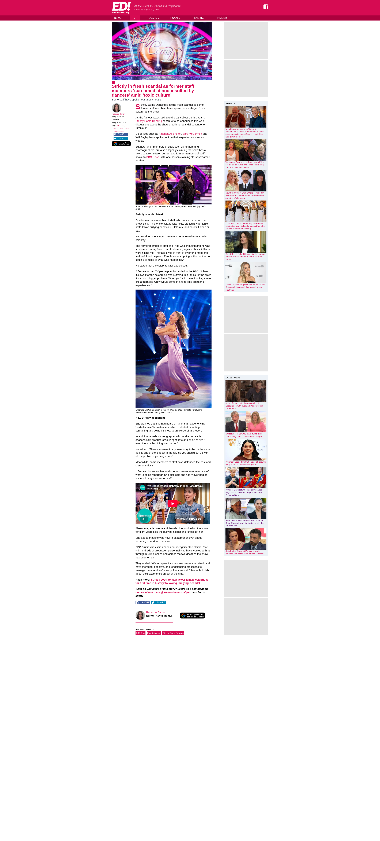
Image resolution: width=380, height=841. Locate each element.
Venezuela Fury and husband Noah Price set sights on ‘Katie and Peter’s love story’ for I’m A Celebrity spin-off (245, 165)
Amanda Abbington (170, 133)
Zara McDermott (192, 133)
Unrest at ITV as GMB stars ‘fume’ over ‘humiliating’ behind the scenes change (243, 435)
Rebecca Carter (118, 114)
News (117, 18)
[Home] (121, 8)
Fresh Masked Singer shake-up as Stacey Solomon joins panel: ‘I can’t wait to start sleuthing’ (245, 287)
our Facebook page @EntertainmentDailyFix (164, 592)
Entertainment (117, 128)
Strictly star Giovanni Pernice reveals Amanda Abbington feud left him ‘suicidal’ (244, 552)
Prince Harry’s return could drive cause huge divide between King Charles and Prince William (243, 492)
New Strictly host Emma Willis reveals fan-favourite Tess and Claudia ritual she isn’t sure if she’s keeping (245, 195)
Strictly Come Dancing (149, 121)
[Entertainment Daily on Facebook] (265, 7)
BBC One (120, 126)
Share (121, 134)
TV (135, 18)
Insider (222, 18)
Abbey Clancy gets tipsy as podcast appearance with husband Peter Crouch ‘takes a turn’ (244, 406)
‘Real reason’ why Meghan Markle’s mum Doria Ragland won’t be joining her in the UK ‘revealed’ (244, 523)
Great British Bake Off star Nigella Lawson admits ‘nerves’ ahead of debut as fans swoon (245, 256)
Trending (198, 18)
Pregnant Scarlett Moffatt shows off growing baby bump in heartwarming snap (245, 463)
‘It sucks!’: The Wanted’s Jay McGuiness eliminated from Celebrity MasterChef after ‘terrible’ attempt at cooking (245, 226)
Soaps (154, 18)
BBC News (152, 157)
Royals (175, 18)
